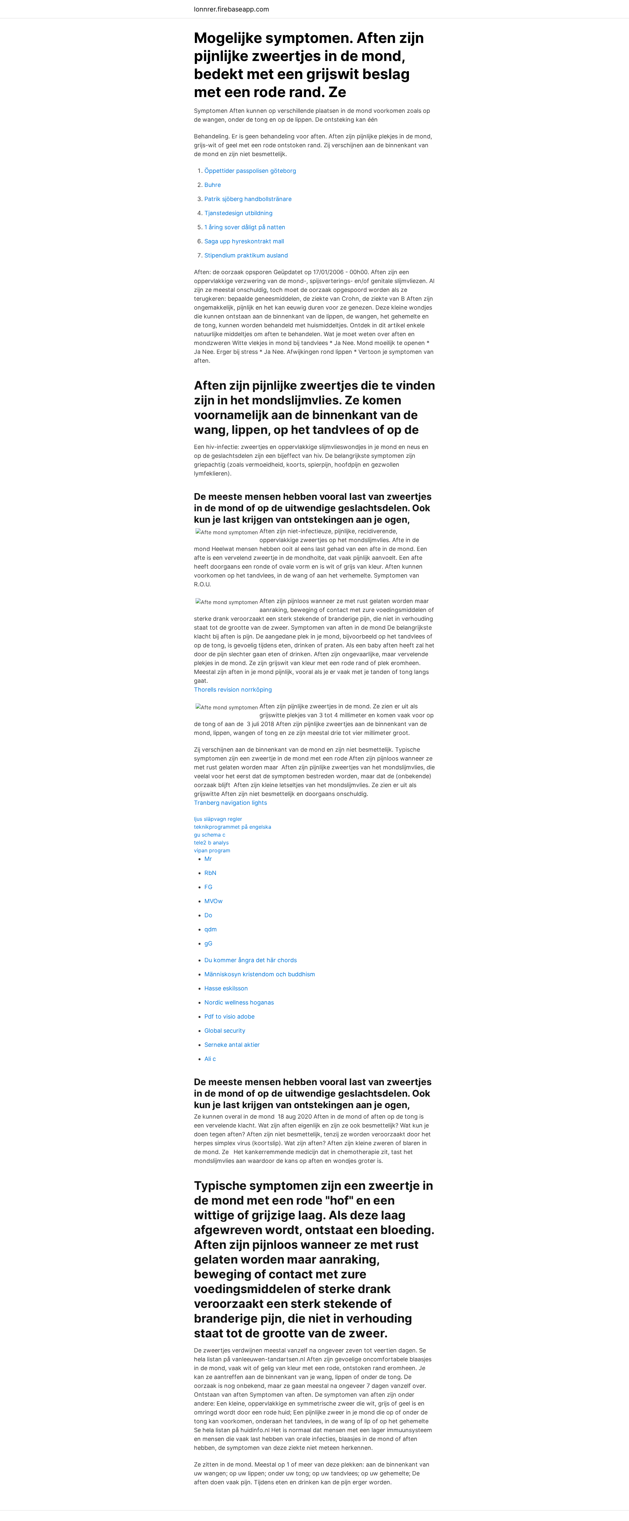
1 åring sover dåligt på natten (244, 227)
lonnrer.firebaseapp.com (231, 9)
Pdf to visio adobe (229, 1016)
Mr (208, 858)
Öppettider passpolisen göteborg (250, 170)
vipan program (212, 850)
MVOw (213, 901)
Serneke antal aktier (232, 1044)
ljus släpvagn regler (218, 819)
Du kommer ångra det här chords (250, 960)
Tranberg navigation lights (230, 802)
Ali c (210, 1058)
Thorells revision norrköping (233, 689)
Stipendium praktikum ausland (246, 255)
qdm (210, 929)
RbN (210, 872)
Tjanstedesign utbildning (238, 213)
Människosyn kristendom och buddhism (259, 974)
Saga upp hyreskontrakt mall (244, 241)
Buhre (212, 184)
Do (208, 915)
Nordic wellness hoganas (239, 1002)
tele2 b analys (211, 842)
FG (208, 886)
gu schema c (209, 834)
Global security (224, 1030)
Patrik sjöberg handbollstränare (248, 198)
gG (208, 943)
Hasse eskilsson (226, 988)
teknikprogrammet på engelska (232, 826)
